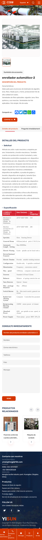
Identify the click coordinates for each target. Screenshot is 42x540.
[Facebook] (11, 510)
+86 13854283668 (9, 470)
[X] (4, 510)
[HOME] (7, 3)
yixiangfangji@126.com (12, 462)
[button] (31, 410)
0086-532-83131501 (10, 467)
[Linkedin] (18, 510)
